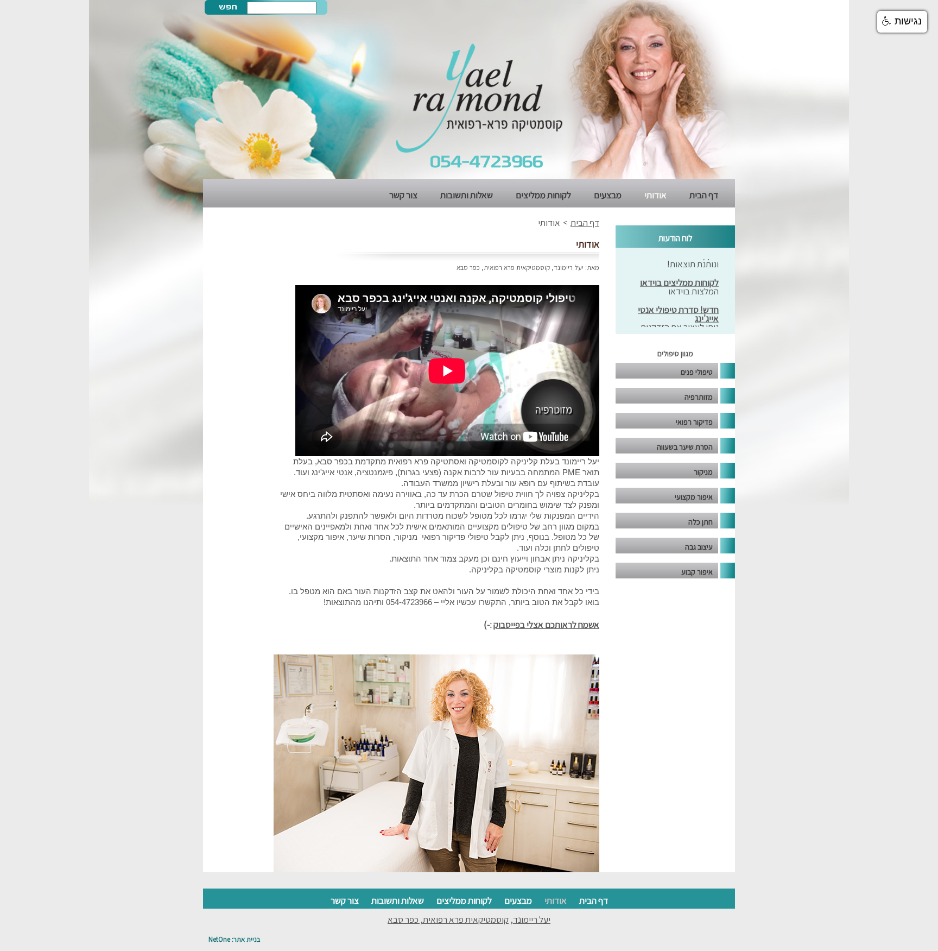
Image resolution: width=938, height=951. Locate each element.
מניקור (703, 472)
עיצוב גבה (699, 547)
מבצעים (608, 195)
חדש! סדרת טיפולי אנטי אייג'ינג (678, 302)
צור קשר (403, 195)
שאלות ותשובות (466, 195)
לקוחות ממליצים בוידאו (679, 271)
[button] (902, 22)
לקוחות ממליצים (543, 195)
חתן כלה (700, 522)
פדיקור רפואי (694, 422)
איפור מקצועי (694, 497)
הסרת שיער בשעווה (685, 447)
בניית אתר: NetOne (234, 939)
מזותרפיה (699, 397)
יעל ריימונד (569, 267)
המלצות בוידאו (693, 280)
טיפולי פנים (697, 372)
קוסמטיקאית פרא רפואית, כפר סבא (503, 267)
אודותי (655, 195)
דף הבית (703, 195)
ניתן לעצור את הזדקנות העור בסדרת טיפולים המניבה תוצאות (680, 324)
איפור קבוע (697, 572)
